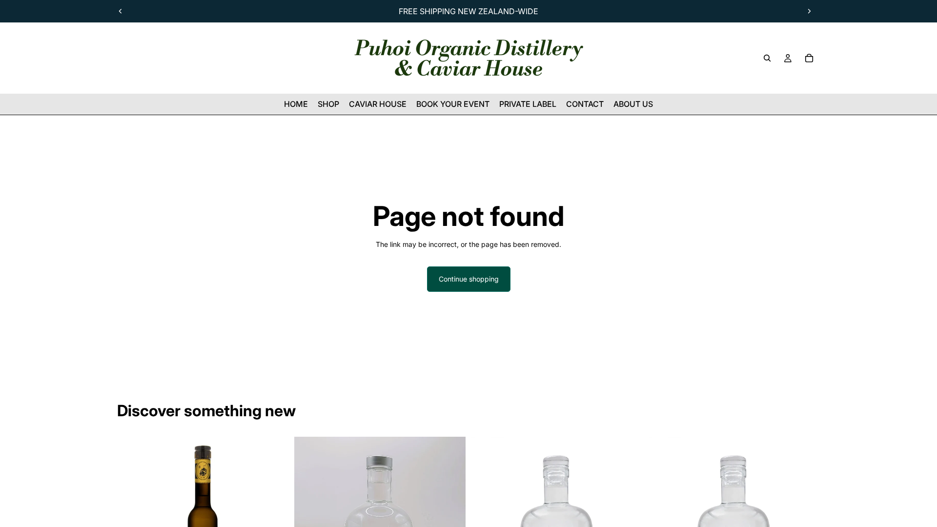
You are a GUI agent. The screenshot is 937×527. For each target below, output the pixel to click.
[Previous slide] (120, 11)
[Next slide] (809, 11)
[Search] (767, 58)
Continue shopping (469, 279)
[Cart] (809, 58)
